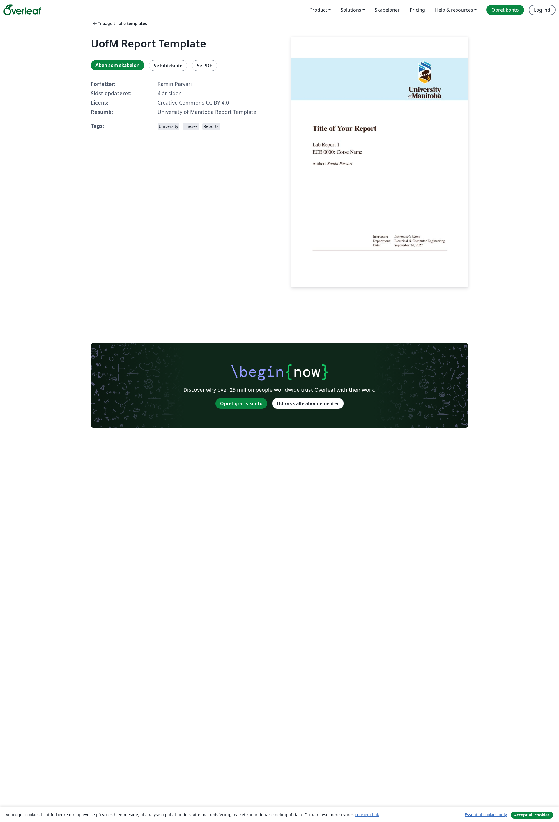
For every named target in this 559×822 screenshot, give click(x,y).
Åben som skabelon (117, 65)
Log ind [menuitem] (542, 10)
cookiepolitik (367, 814)
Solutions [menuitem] (351, 10)
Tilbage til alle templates (119, 23)
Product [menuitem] (318, 10)
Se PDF (204, 65)
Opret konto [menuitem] (505, 10)
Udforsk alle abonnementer (308, 403)
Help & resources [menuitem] (454, 10)
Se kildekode (168, 65)
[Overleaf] (22, 10)
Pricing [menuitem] (417, 10)
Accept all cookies (532, 815)
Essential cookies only (486, 814)
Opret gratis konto (241, 403)
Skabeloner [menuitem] (387, 10)
